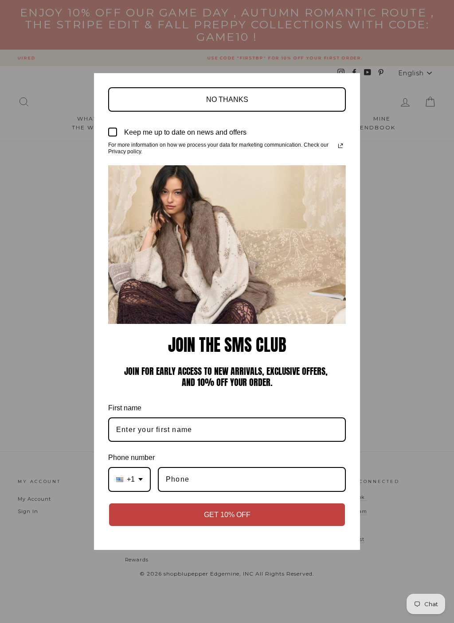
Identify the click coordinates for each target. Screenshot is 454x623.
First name (124, 408)
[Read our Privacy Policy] (340, 145)
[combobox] (129, 479)
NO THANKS (227, 99)
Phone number (131, 457)
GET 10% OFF (227, 514)
